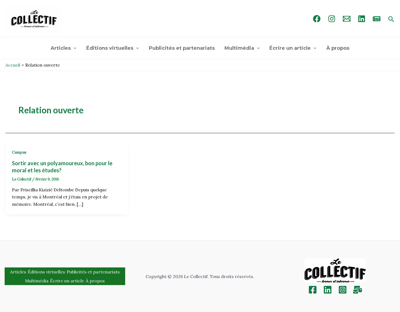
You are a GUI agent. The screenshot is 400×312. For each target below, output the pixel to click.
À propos (337, 48)
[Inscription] (357, 289)
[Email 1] (346, 19)
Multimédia (239, 48)
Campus (19, 152)
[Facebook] (317, 19)
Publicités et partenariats (182, 48)
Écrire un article (290, 48)
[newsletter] (376, 19)
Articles (61, 48)
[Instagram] (332, 19)
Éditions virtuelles (109, 48)
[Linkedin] (327, 289)
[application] (73, 48)
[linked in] (361, 19)
